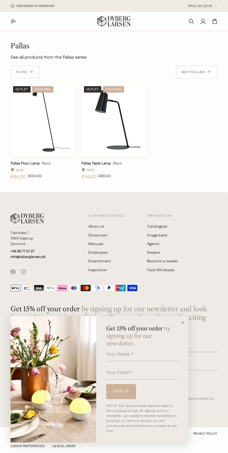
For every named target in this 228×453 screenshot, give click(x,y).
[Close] (184, 322)
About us (96, 226)
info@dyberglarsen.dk (28, 256)
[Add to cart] (67, 149)
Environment (99, 261)
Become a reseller (162, 261)
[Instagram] (23, 271)
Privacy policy (205, 434)
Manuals (95, 244)
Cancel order (64, 446)
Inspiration (97, 270)
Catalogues (157, 226)
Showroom (98, 235)
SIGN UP (121, 391)
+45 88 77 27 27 (22, 251)
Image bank (157, 235)
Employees (98, 252)
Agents (153, 244)
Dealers (153, 252)
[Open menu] (16, 21)
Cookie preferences (28, 446)
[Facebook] (13, 271)
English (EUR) (200, 6)
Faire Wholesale (161, 270)
